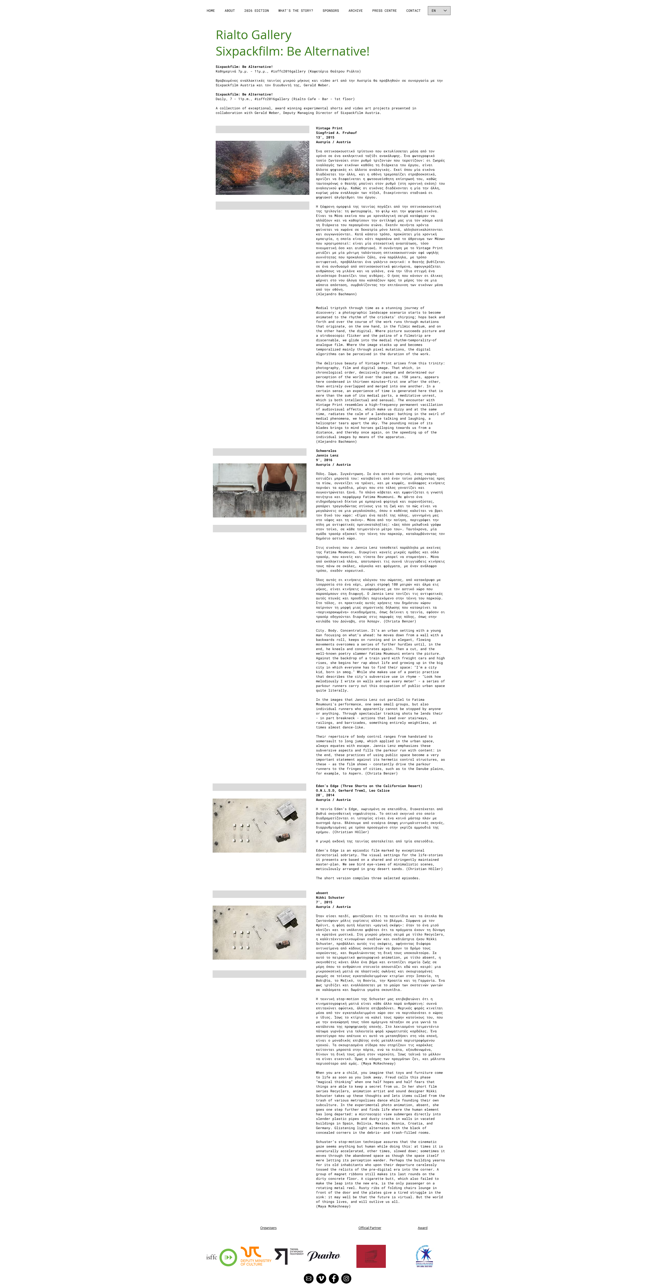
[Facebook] (334, 1278)
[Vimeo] (321, 1278)
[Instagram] (346, 1278)
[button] (230, 10)
